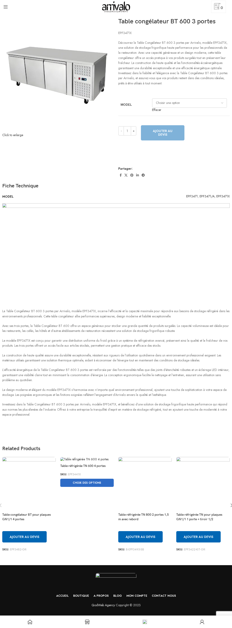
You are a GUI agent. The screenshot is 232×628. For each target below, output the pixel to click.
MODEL (126, 105)
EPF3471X (223, 196)
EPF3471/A (207, 196)
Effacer (156, 110)
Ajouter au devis (162, 133)
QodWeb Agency (103, 605)
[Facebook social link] (120, 175)
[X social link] (126, 175)
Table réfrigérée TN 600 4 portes (83, 466)
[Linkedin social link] (137, 175)
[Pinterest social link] (132, 175)
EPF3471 (192, 196)
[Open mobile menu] (5, 6)
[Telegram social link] (143, 175)
